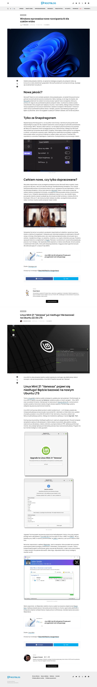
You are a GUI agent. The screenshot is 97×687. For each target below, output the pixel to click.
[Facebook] (88, 3)
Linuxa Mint (31, 398)
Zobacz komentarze (52, 301)
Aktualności (23, 15)
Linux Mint (31, 632)
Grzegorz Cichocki (38, 657)
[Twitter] (82, 3)
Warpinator (47, 544)
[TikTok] (73, 3)
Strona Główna (35, 676)
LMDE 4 (55, 538)
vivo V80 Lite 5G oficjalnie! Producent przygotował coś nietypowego (58, 256)
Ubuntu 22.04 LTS (63, 402)
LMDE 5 (72, 536)
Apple (48, 240)
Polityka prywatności (51, 678)
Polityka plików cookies (38, 678)
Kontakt (58, 676)
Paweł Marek (36, 291)
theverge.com (32, 266)
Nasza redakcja (44, 676)
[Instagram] (79, 3)
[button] (8, 3)
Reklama (52, 676)
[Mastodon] (85, 3)
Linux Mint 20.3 (45, 536)
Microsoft (27, 101)
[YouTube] (76, 3)
